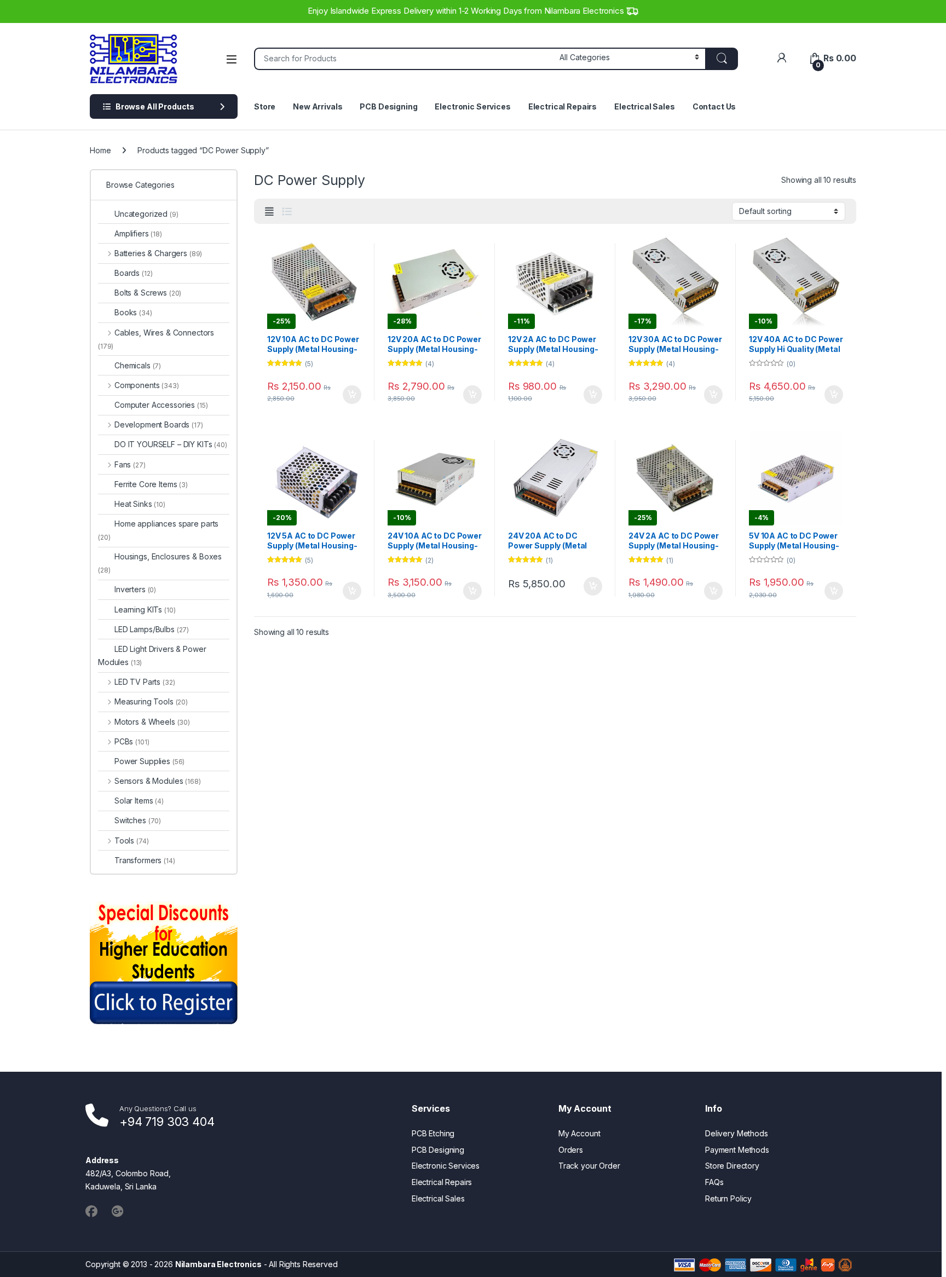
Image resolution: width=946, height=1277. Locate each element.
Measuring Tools (151, 701)
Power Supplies (149, 761)
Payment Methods (737, 1149)
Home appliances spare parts (158, 530)
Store (264, 106)
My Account (579, 1133)
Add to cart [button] (352, 394)
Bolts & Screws (147, 292)
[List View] (287, 212)
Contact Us (714, 106)
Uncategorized (146, 213)
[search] (721, 59)
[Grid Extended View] (269, 212)
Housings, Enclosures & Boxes (160, 563)
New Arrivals (317, 106)
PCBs (131, 741)
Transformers (144, 860)
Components (146, 385)
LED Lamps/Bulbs (151, 629)
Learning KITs (145, 609)
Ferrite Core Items (151, 484)
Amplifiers (138, 233)
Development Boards (158, 424)
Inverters (135, 589)
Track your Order (589, 1165)
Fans (130, 464)
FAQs (714, 1182)
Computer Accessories (161, 404)
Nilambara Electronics (218, 1264)
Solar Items (139, 800)
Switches (137, 820)
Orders (570, 1149)
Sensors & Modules (157, 780)
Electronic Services (472, 106)
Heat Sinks (139, 504)
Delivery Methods (736, 1133)
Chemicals (137, 365)
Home (100, 150)
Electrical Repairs (562, 106)
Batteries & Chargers (158, 253)
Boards (133, 273)
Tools (131, 840)
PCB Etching (433, 1133)
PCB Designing (388, 106)
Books (133, 312)
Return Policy (728, 1198)
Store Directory (732, 1165)
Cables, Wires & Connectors (156, 339)
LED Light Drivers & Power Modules (152, 655)
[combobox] (403, 59)
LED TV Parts (144, 681)
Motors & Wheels (152, 721)
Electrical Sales (644, 106)
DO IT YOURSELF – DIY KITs (170, 444)
